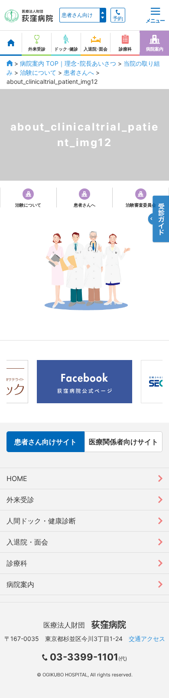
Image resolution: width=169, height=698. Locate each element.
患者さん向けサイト (45, 441)
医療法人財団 (84, 625)
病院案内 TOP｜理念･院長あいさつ (68, 63)
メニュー (155, 20)
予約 (118, 19)
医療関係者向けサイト (123, 441)
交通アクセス (147, 638)
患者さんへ (79, 72)
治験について (38, 72)
